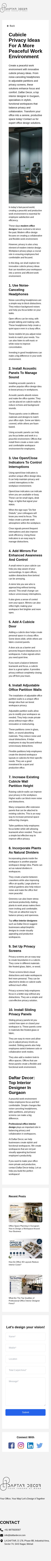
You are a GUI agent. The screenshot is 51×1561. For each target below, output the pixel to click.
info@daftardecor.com (14, 1535)
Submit (25, 1412)
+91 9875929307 (12, 1530)
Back (12, 26)
